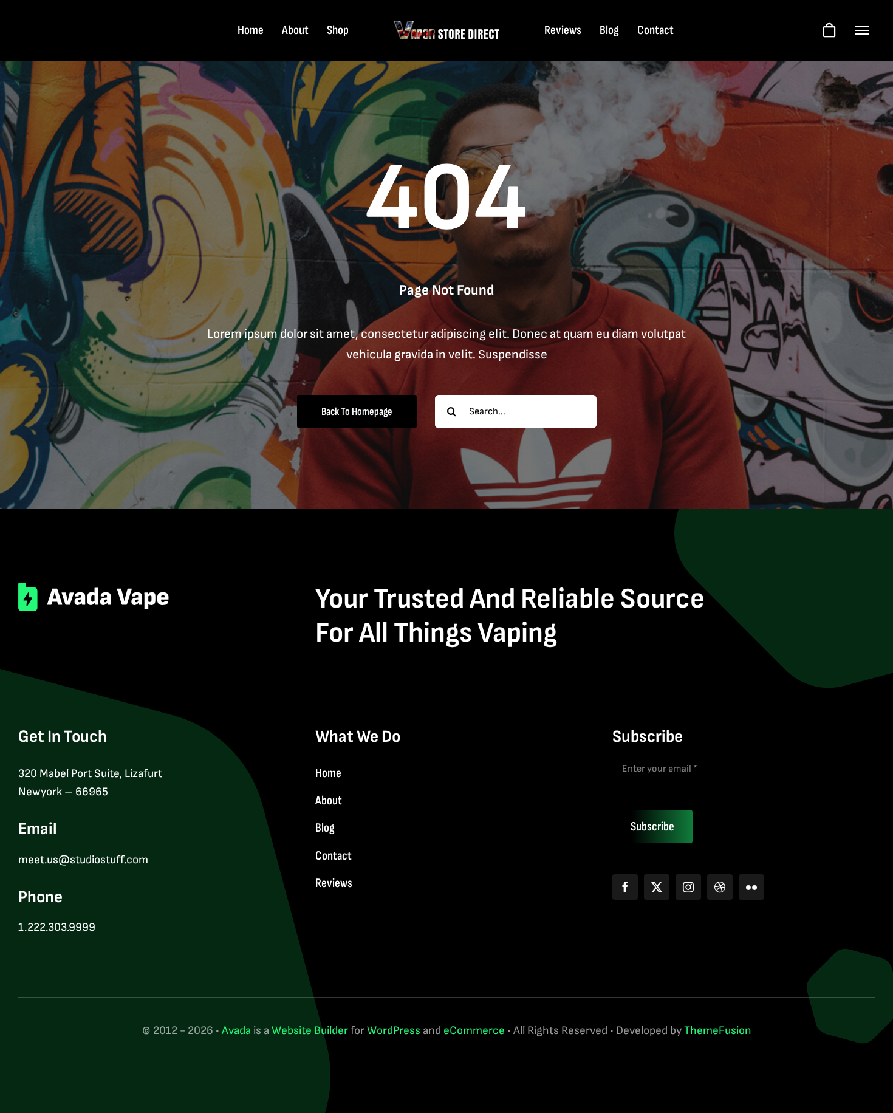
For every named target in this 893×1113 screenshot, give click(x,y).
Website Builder (310, 1031)
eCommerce (474, 1031)
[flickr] (751, 887)
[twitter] (656, 887)
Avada (236, 1031)
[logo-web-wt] (447, 26)
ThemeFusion (717, 1031)
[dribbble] (720, 887)
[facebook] (625, 887)
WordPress (393, 1031)
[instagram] (688, 887)
